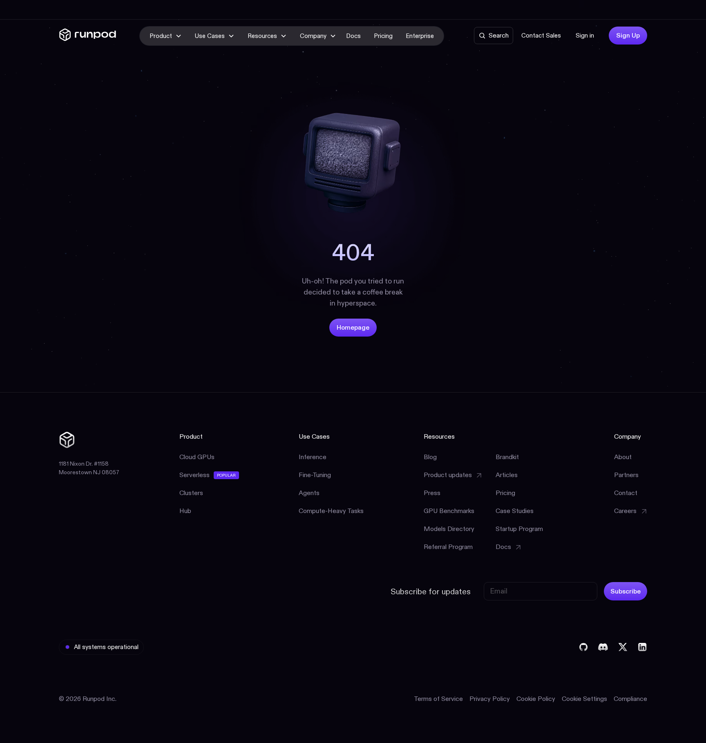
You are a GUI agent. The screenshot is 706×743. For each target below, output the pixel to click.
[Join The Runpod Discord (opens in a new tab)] (603, 647)
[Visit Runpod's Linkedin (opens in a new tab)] (642, 647)
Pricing (383, 36)
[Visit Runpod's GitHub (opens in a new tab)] (583, 647)
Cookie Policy (535, 699)
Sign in (585, 35)
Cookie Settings (584, 699)
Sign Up (628, 35)
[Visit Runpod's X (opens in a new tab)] (623, 647)
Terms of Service (438, 699)
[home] (87, 36)
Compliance (630, 699)
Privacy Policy (489, 699)
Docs (353, 36)
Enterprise (420, 36)
